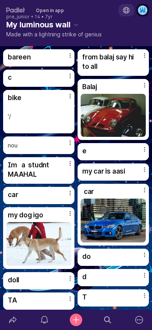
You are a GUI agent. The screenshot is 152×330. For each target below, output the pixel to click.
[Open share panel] (13, 320)
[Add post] (76, 320)
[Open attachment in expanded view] (113, 115)
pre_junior (18, 17)
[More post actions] (65, 58)
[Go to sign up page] (142, 10)
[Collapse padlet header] (76, 24)
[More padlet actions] (139, 320)
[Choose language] (126, 10)
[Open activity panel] (44, 320)
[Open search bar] (108, 319)
